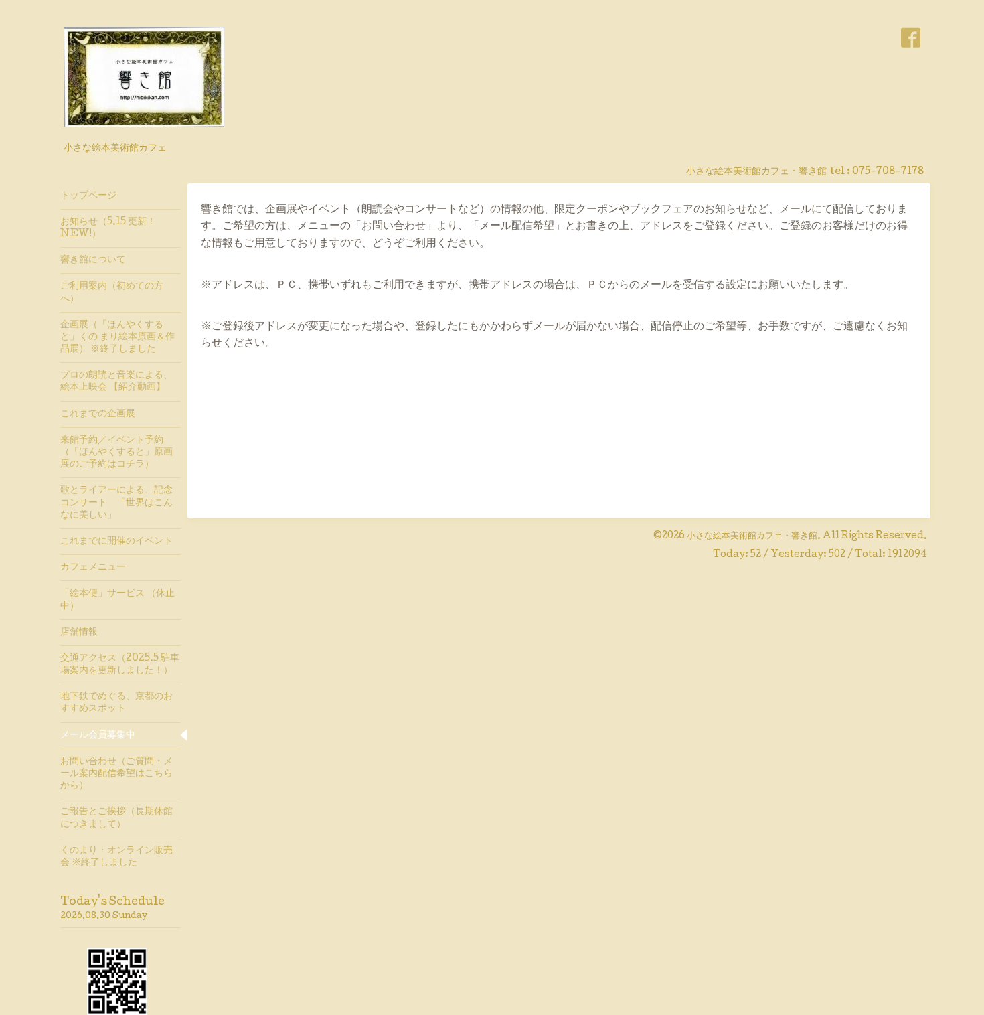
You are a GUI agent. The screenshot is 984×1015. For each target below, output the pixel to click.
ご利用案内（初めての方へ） (111, 292)
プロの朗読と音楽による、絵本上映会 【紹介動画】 (116, 381)
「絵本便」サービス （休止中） (117, 600)
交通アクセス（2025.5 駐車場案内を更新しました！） (119, 664)
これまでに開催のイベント (116, 541)
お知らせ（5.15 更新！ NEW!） (108, 228)
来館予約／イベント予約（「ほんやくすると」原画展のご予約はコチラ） (116, 452)
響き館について (93, 260)
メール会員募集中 (97, 735)
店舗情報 (79, 632)
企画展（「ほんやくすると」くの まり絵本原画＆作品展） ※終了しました (117, 337)
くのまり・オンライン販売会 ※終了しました (116, 857)
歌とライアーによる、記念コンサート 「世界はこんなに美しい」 (116, 502)
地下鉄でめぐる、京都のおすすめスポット (116, 703)
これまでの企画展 (97, 414)
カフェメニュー (93, 567)
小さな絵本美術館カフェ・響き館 (752, 536)
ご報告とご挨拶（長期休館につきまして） (116, 818)
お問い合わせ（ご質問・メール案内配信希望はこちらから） (116, 774)
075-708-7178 (888, 172)
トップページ (88, 196)
